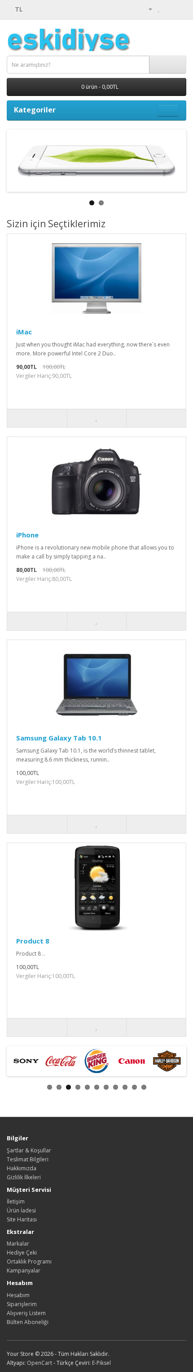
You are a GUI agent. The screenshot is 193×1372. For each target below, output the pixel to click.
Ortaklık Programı (29, 1261)
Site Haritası (22, 1219)
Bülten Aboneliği (27, 1322)
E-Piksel (101, 1363)
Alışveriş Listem (26, 1313)
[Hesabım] (146, 9)
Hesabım (18, 1295)
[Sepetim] (168, 9)
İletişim (16, 1201)
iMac (24, 331)
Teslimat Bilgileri (27, 1159)
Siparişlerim (22, 1304)
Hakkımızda (21, 1168)
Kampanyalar (23, 1270)
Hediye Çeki (22, 1252)
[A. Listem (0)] (159, 9)
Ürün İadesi (21, 1210)
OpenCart (39, 1363)
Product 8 (32, 940)
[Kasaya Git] (179, 9)
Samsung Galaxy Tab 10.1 (59, 737)
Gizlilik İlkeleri (24, 1177)
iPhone (27, 534)
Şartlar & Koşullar (29, 1150)
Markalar (18, 1243)
